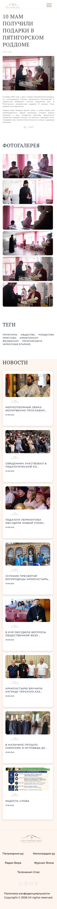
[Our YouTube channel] (31, 884)
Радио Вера (13, 862)
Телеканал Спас (28, 872)
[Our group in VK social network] (21, 884)
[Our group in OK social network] (36, 884)
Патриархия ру (13, 853)
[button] (28, 166)
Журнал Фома (44, 862)
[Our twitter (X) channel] (26, 884)
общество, (28, 334)
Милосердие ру (44, 853)
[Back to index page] (12, 8)
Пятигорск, (11, 334)
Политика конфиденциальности (27, 893)
